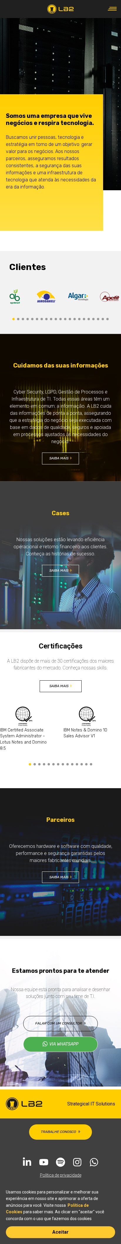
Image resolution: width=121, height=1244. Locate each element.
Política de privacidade (60, 1175)
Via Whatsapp (63, 1044)
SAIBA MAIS (58, 458)
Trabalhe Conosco (58, 1132)
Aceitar (60, 1232)
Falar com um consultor (58, 1023)
